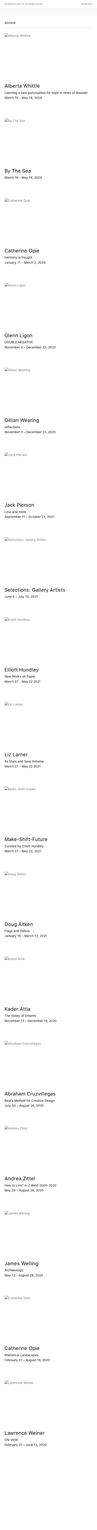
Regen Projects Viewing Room (23, 4)
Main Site (86, 4)
